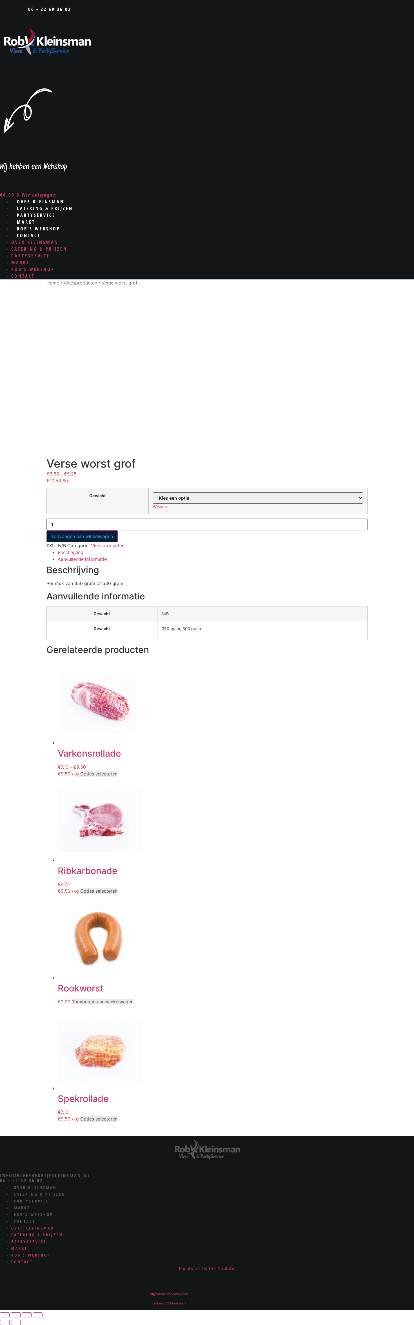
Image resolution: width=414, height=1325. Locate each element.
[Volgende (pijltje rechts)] (16, 1322)
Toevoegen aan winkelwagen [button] (102, 1001)
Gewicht (97, 496)
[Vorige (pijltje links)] (5, 1322)
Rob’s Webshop (33, 269)
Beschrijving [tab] (70, 552)
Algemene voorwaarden (169, 1293)
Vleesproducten (80, 283)
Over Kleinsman (35, 242)
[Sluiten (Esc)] (38, 1314)
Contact (29, 235)
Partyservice (30, 256)
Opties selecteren (98, 774)
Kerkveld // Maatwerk (169, 1303)
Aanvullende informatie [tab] (82, 559)
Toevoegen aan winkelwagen (82, 536)
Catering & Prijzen (39, 249)
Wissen (160, 506)
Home (52, 283)
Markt (20, 262)
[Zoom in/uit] (5, 1314)
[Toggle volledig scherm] (16, 1314)
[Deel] (27, 1314)
